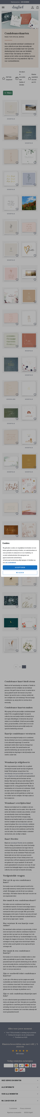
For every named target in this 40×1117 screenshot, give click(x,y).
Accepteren (20, 567)
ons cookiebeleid (10, 562)
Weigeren (20, 572)
